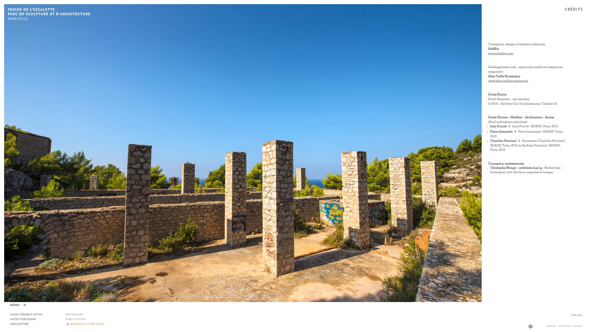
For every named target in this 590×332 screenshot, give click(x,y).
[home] (49, 12)
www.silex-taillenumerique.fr (508, 81)
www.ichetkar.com (500, 53)
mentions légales (570, 326)
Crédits (551, 326)
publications (75, 319)
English (576, 315)
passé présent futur (26, 315)
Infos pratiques (23, 319)
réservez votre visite (87, 324)
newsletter (19, 324)
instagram (530, 326)
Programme (74, 315)
